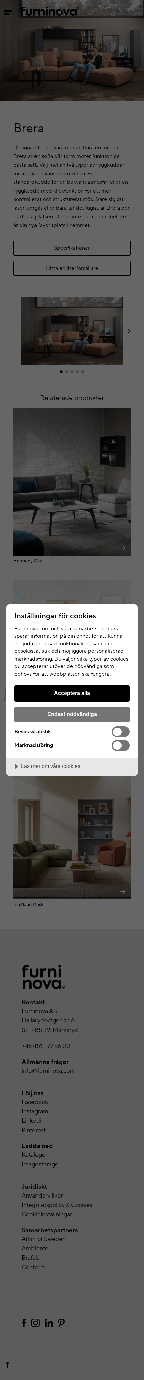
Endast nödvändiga (72, 714)
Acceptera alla (72, 693)
